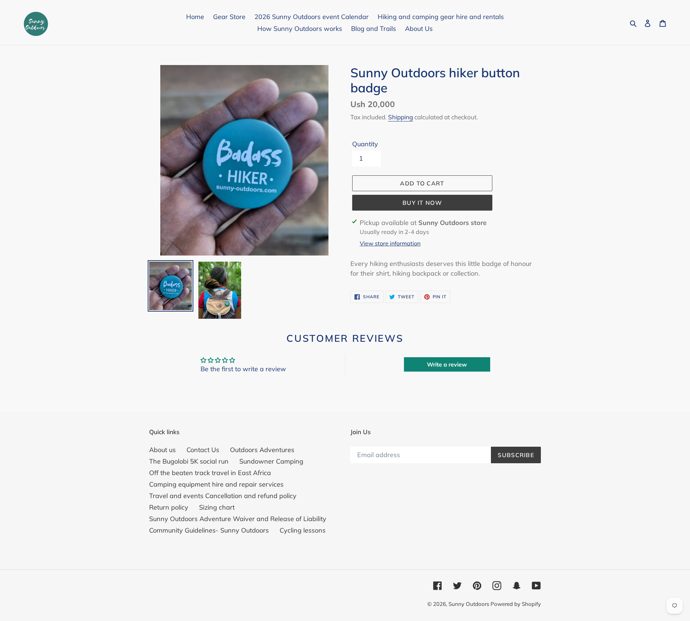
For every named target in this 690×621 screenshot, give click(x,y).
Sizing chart (217, 507)
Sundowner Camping (271, 461)
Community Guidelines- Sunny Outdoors (209, 530)
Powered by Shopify (516, 604)
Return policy (168, 507)
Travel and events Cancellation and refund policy (222, 496)
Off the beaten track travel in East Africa (210, 473)
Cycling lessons (303, 530)
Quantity (365, 144)
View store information (390, 243)
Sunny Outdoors (469, 604)
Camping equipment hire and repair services (216, 484)
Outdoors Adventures (262, 450)
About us (162, 450)
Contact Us (203, 450)
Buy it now (422, 202)
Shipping (400, 117)
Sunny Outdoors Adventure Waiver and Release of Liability (237, 519)
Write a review (447, 364)
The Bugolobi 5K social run (189, 461)
